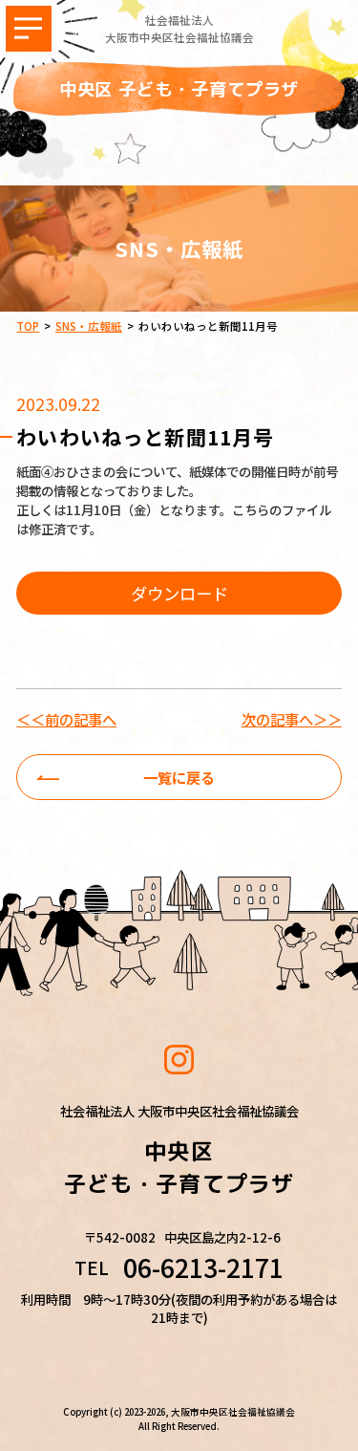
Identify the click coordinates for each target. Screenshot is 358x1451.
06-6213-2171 (203, 1268)
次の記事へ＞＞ (292, 719)
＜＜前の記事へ (66, 719)
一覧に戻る (179, 777)
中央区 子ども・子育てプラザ (179, 88)
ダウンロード (179, 593)
